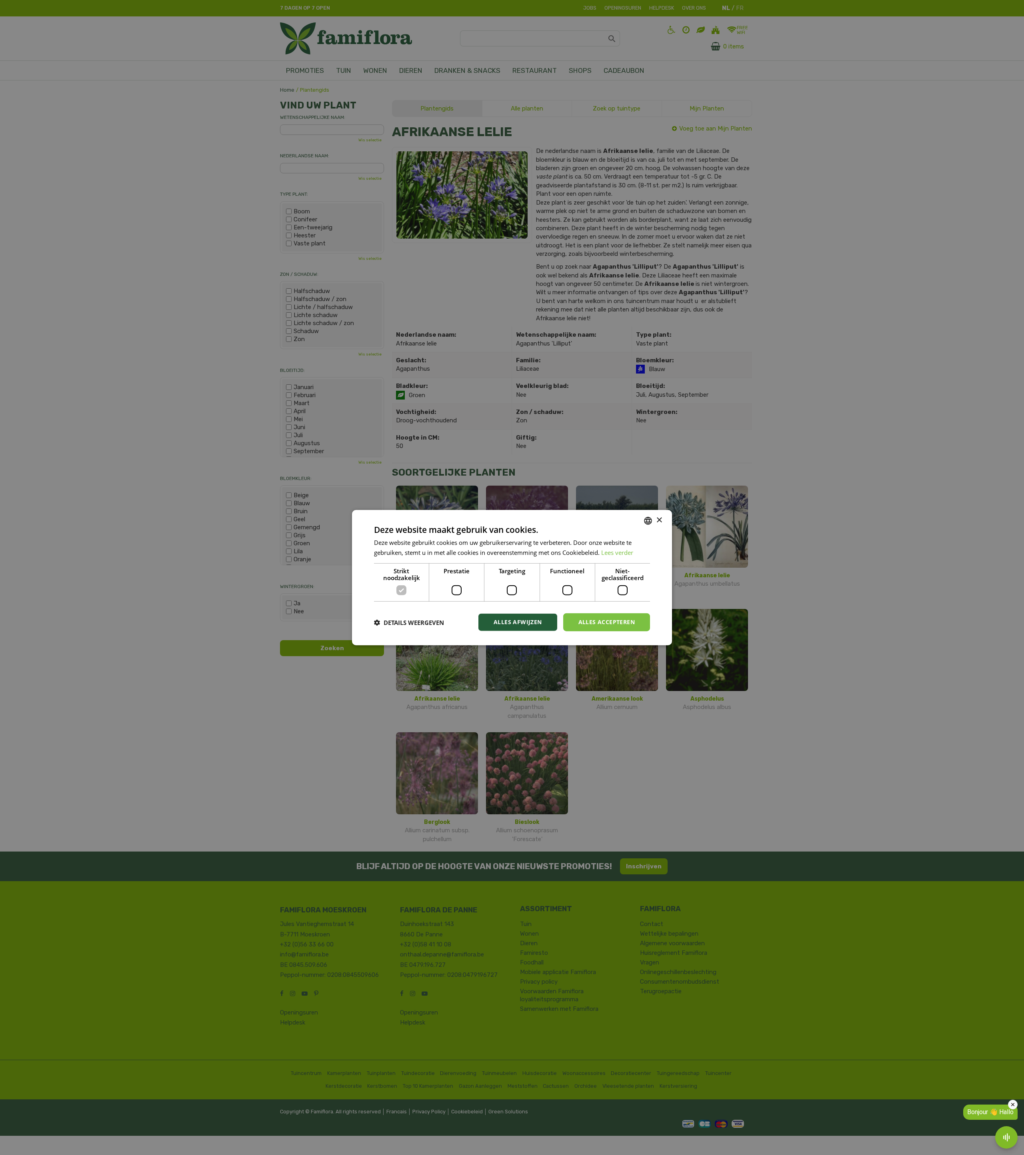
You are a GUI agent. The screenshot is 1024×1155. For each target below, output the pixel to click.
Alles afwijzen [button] (518, 622)
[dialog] (512, 577)
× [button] (659, 520)
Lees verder (617, 552)
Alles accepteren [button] (606, 622)
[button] (409, 622)
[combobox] (648, 520)
